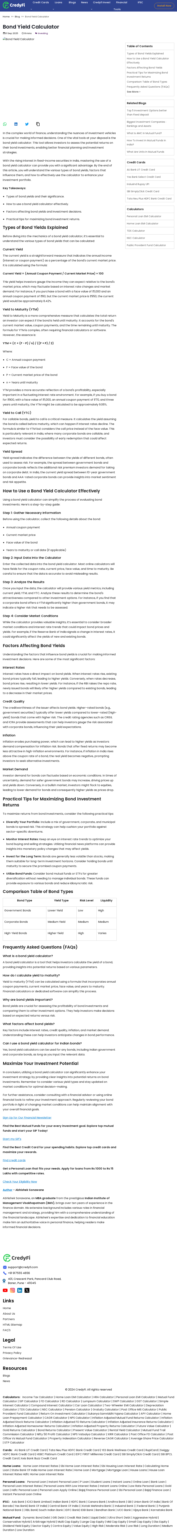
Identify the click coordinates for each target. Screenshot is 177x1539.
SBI (130, 1502)
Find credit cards (14, 1160)
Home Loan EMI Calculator (142, 223)
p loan (85, 1482)
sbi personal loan (131, 1490)
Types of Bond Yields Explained (145, 53)
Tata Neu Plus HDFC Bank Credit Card (149, 198)
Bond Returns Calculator (54, 1430)
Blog (17, 16)
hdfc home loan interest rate (43, 1474)
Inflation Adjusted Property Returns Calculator (103, 1426)
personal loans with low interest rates (70, 1486)
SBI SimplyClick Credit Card (143, 191)
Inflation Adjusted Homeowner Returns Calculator (36, 1426)
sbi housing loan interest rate (122, 1466)
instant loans (122, 1482)
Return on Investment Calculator (63, 1414)
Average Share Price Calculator (152, 1438)
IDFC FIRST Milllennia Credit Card (97, 1454)
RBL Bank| (32, 1510)
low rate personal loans (146, 1486)
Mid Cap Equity (116, 1522)
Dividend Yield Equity (16, 1526)
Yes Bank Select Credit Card (144, 177)
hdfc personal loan (24, 1490)
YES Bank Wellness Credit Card (122, 1450)
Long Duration (150, 1526)
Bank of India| (38, 1506)
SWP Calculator (123, 1401)
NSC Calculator (136, 238)
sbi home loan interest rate (79, 1466)
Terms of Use (12, 1347)
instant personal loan (63, 1482)
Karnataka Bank (162, 1510)
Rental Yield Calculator (124, 1430)
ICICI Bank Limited (39, 1502)
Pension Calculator (77, 1409)
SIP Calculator (28, 1401)
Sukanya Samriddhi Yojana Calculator (113, 1414)
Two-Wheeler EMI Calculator (124, 1405)
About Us (9, 1314)
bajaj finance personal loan (98, 1490)
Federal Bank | (147, 1506)
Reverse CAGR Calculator (111, 1438)
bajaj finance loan (157, 1490)
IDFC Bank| (73, 1510)
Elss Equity (160, 1522)
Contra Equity (62, 1526)
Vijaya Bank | (142, 1510)
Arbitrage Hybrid (44, 1522)
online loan (141, 1482)
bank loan (158, 1482)
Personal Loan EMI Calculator (144, 216)
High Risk (98, 1526)
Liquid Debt (98, 1518)
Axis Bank (18, 1502)
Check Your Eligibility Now (20, 1182)
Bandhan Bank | (106, 1510)
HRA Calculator (103, 1397)
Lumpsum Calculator (97, 1401)
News (6, 1381)
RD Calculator (71, 1401)
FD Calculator (50, 1401)
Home (6, 16)
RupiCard (152, 1450)
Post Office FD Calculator (148, 1434)
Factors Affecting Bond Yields (144, 67)
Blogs (6, 1376)
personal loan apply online (58, 1490)
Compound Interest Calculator (52, 1405)
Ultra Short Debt (119, 1518)
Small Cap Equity (140, 1522)
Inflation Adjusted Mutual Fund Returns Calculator (125, 1418)
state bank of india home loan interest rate (42, 1470)
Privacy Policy (12, 1353)
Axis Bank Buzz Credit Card (39, 1458)
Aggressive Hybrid (145, 1518)
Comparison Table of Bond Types (147, 81)
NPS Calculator (80, 1418)
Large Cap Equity (92, 1522)
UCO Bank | (125, 1510)
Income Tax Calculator (37, 1397)
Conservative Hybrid (16, 1522)
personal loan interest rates (23, 1486)
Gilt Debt (58, 1518)
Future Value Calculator (153, 1426)
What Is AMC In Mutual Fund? (144, 133)
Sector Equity (41, 1526)
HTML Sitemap (12, 1325)
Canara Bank (97, 1502)
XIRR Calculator (118, 1434)
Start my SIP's (12, 1139)
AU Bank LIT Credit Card (141, 169)
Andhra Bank (116, 1502)
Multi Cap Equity (68, 1522)
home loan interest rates (41, 1466)
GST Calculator (146, 1401)
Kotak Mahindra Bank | (97, 1506)
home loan (82, 1470)
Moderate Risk (115, 1526)
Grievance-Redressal (17, 1358)
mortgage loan (118, 1470)
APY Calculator (151, 1414)
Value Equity (81, 1526)
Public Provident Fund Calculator (146, 245)
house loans (139, 1470)
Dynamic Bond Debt (36, 1518)
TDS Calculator (136, 230)
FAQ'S (7, 1330)
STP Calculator (14, 1443)
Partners (9, 1319)
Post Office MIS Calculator (139, 1409)
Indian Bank (61, 1502)
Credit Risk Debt (78, 1518)
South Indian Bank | (52, 1510)
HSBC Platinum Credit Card (55, 1454)
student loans (100, 1482)
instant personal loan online (22, 1494)
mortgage (99, 1470)
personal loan (37, 1482)
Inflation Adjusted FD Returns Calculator (79, 1422)
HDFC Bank (78, 1502)
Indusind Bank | (125, 1506)
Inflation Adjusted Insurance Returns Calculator (140, 1422)
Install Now (164, 5)
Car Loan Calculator (88, 1405)
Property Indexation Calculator (70, 1438)
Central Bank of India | (65, 1506)
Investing (42, 33)
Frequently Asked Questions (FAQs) (148, 86)
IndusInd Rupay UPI (138, 184)
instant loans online (114, 1486)
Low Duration (25, 1530)
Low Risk (133, 1526)
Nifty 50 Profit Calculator (53, 1434)
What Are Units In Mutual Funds (145, 152)
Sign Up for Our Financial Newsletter (27, 1118)
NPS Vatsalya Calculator (88, 1434)
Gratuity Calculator (106, 1409)
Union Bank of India (147, 1502)
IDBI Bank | (88, 1510)
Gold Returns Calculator (19, 1430)
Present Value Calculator (90, 1430)
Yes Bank (21, 1506)
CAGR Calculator (55, 1418)
